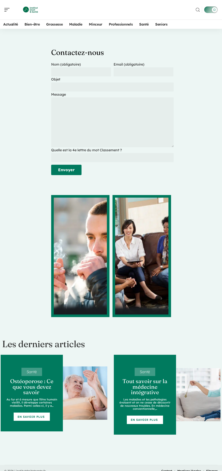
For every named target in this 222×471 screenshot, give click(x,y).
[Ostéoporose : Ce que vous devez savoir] (85, 393)
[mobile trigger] (8, 9)
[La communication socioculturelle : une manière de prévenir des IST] (141, 256)
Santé (32, 371)
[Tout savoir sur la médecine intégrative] (198, 394)
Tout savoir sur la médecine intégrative (144, 387)
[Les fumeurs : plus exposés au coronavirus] (80, 256)
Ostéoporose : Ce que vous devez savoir (31, 387)
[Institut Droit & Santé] (31, 9)
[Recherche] (198, 9)
